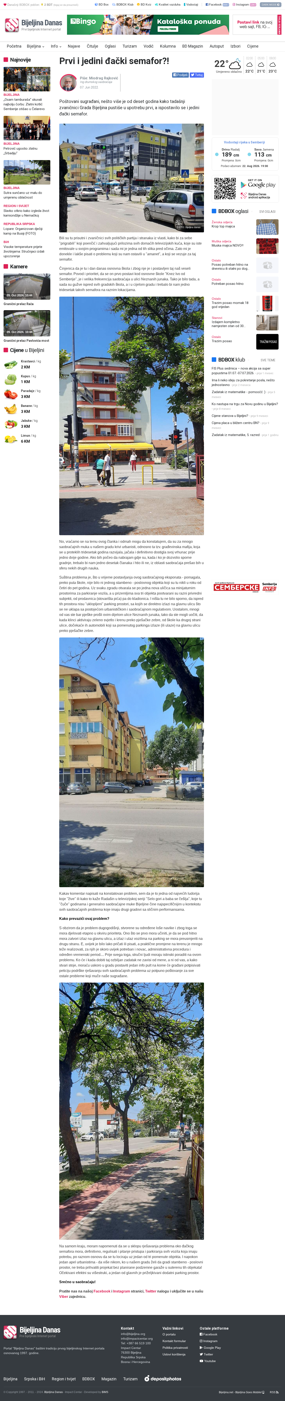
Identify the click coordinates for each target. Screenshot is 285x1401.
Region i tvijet (64, 1379)
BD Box (104, 4)
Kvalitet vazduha (169, 4)
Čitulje (92, 46)
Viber (63, 1296)
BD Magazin (192, 46)
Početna (14, 46)
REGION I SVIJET (16, 206)
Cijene (253, 46)
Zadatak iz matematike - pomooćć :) (238, 392)
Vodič (148, 46)
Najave (74, 46)
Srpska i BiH (34, 1379)
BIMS (105, 1392)
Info (54, 46)
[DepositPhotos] (163, 1380)
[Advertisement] (29, 518)
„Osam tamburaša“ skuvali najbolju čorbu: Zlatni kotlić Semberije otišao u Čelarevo (24, 104)
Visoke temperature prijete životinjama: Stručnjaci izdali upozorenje (24, 251)
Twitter (150, 1291)
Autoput (217, 46)
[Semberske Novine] (245, 593)
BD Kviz (145, 4)
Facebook (218, 4)
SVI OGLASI (267, 211)
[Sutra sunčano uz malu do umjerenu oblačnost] (29, 172)
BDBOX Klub (125, 4)
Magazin (109, 1379)
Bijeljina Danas (53, 1392)
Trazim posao (222, 341)
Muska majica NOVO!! (227, 245)
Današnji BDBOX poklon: (42, 4)
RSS (273, 1392)
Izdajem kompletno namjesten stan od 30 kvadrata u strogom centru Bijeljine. (231, 324)
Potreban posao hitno (228, 284)
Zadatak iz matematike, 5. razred (236, 435)
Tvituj (198, 75)
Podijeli (181, 75)
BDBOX (88, 1379)
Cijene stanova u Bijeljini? (230, 416)
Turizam (129, 46)
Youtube (209, 1361)
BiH (6, 242)
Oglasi (110, 46)
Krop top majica (223, 226)
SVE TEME (268, 360)
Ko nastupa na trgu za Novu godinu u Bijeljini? (245, 404)
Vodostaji (192, 4)
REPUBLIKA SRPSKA (19, 224)
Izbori (235, 46)
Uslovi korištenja (174, 1354)
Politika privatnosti (175, 1347)
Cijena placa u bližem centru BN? (235, 423)
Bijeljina (34, 46)
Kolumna (168, 46)
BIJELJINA (12, 94)
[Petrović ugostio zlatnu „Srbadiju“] (29, 128)
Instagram (245, 4)
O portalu (169, 1334)
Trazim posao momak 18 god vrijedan (230, 305)
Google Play (212, 1347)
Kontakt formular (174, 1341)
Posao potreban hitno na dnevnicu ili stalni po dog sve (230, 267)
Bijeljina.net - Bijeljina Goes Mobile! (241, 1392)
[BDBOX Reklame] (254, 32)
